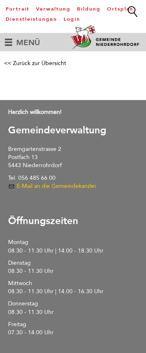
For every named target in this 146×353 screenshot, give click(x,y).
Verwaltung (53, 9)
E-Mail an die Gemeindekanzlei (56, 186)
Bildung (89, 9)
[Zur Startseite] (105, 37)
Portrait (18, 9)
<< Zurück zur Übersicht (35, 63)
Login (72, 19)
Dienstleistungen (31, 19)
